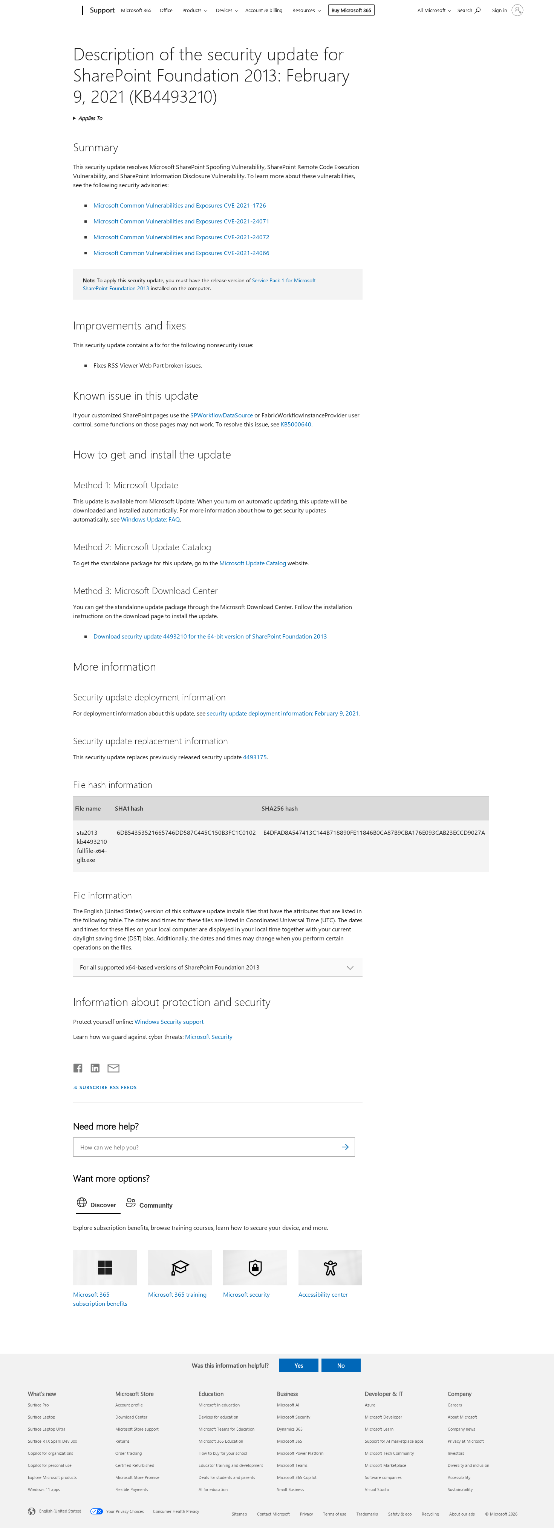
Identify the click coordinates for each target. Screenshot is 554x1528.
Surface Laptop (41, 1417)
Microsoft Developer (383, 1417)
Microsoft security (246, 1294)
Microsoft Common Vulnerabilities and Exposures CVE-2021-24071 (181, 221)
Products (192, 10)
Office (166, 10)
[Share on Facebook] (78, 1066)
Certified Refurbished (134, 1465)
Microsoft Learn (379, 1429)
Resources (303, 10)
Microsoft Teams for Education (226, 1429)
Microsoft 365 (136, 10)
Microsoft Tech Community (389, 1453)
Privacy (306, 1514)
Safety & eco (400, 1514)
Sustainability (460, 1489)
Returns (122, 1441)
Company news (461, 1429)
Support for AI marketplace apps (394, 1441)
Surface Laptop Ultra (47, 1429)
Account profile (129, 1405)
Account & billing (264, 10)
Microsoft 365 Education (221, 1441)
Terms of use (334, 1514)
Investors (456, 1453)
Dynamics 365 (290, 1429)
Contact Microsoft (273, 1514)
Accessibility (459, 1477)
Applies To (90, 118)
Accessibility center (323, 1294)
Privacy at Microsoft (466, 1441)
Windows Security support (169, 1021)
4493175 (255, 757)
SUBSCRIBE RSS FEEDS (108, 1087)
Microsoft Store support (137, 1429)
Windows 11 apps (44, 1489)
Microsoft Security (209, 1036)
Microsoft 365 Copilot (297, 1477)
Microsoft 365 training (177, 1294)
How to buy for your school (223, 1453)
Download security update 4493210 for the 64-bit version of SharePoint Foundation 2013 (210, 636)
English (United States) (60, 1510)
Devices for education (218, 1417)
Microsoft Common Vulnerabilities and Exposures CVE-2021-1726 (179, 205)
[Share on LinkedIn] (92, 1066)
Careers (455, 1405)
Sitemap (239, 1514)
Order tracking (128, 1453)
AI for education (213, 1489)
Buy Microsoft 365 (351, 10)
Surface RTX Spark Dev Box (52, 1441)
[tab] (98, 1204)
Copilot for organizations (50, 1453)
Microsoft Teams (292, 1465)
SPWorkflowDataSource (221, 415)
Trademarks (367, 1514)
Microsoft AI (288, 1405)
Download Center (131, 1417)
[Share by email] (110, 1066)
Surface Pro (38, 1405)
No (341, 1365)
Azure (370, 1405)
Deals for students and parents (227, 1477)
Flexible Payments (131, 1489)
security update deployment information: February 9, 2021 (283, 713)
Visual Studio (377, 1489)
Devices (224, 10)
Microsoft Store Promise (137, 1477)
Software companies (383, 1477)
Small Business (290, 1489)
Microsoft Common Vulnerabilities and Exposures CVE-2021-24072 (181, 237)
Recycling (430, 1514)
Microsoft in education (219, 1405)
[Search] (345, 1147)
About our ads (462, 1514)
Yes (299, 1365)
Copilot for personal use (50, 1465)
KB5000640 (296, 424)
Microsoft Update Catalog (252, 563)
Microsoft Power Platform (300, 1453)
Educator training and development (231, 1465)
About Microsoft (462, 1417)
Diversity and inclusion (468, 1465)
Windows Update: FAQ (150, 519)
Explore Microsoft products (52, 1477)
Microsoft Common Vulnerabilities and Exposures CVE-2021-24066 (181, 253)
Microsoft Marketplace (385, 1465)
